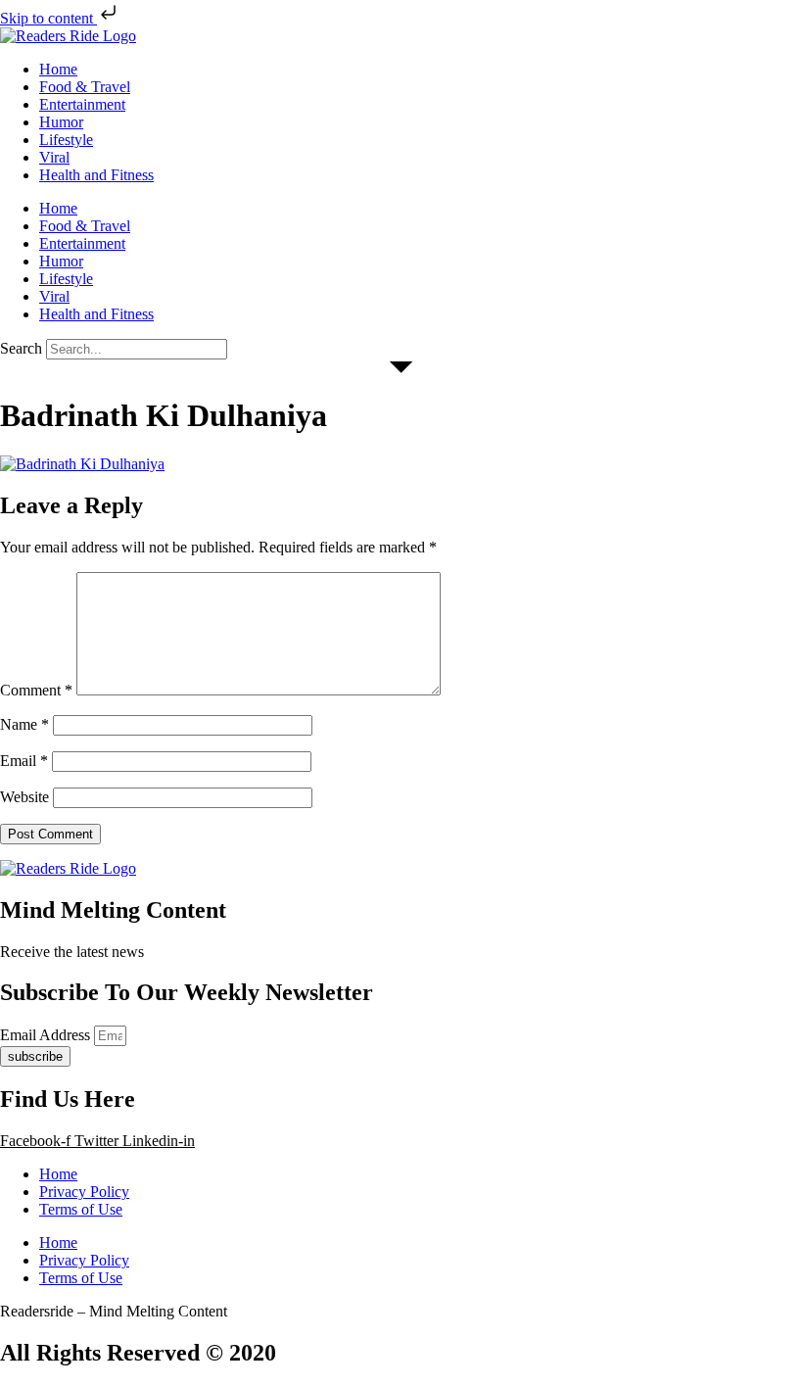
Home (58, 69)
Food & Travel (84, 86)
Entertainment (82, 104)
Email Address (47, 1035)
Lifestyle (66, 139)
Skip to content (48, 18)
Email (24, 760)
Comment (36, 690)
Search (21, 348)
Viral (54, 157)
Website (24, 797)
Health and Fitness (96, 175)
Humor (61, 122)
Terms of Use (80, 1209)
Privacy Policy (84, 1191)
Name (24, 724)
